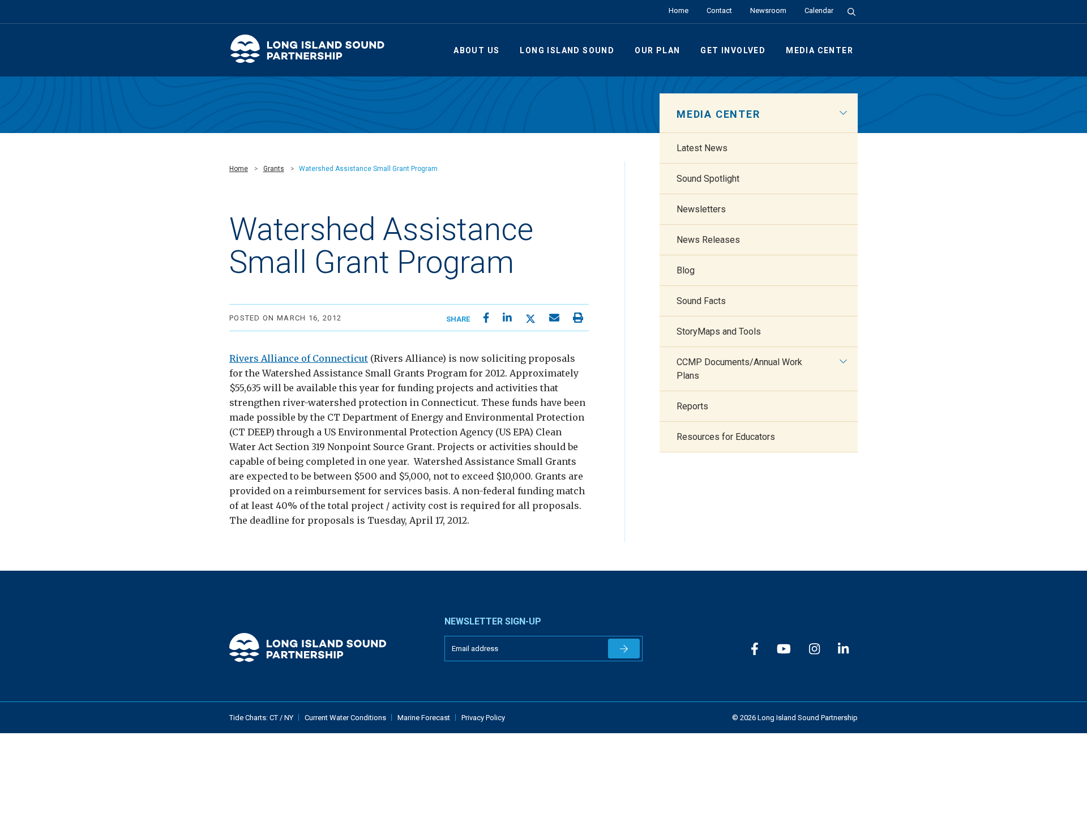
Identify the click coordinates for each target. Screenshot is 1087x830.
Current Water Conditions (345, 717)
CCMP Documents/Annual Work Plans (739, 369)
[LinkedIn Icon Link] (843, 650)
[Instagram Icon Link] (814, 650)
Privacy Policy (483, 717)
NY (288, 717)
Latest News (702, 148)
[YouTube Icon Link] (784, 650)
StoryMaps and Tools (719, 331)
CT (274, 717)
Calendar (818, 10)
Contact (719, 10)
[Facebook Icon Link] (755, 650)
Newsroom (768, 10)
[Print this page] (578, 317)
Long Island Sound (567, 50)
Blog (686, 270)
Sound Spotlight (708, 178)
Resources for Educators (726, 436)
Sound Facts (701, 301)
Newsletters (701, 209)
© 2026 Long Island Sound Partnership (795, 717)
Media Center (819, 50)
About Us (476, 50)
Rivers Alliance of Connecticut (298, 358)
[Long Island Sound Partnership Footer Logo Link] (328, 647)
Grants (273, 169)
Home (678, 10)
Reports (692, 406)
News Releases (708, 239)
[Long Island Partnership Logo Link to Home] (312, 53)
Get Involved (732, 50)
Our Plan (657, 50)
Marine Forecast (423, 717)
